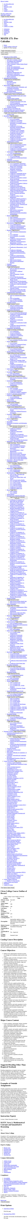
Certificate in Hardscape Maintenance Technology (16, 638)
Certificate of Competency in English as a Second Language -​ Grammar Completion (18, 546)
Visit (5, 34)
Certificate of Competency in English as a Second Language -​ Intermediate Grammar (18, 542)
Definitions (6, 883)
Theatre (9, 681)
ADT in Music (13, 491)
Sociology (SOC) (11, 868)
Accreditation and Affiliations (14, 61)
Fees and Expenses (11, 82)
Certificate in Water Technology (18, 730)
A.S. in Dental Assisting (16, 349)
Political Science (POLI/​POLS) (14, 854)
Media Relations (8, 1169)
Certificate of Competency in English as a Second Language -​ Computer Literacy (18, 550)
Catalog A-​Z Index (8, 885)
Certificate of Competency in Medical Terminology (17, 580)
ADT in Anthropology (15, 153)
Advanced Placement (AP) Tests (18, 101)
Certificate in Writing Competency (18, 392)
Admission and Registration (10, 78)
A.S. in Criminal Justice (16, 147)
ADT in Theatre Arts (15, 682)
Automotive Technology (13, 160)
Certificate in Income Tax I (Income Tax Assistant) (16, 133)
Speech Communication (13, 679)
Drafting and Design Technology (15, 351)
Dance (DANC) (11, 798)
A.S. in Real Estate (14, 653)
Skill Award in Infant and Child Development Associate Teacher (18, 290)
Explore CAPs (10, 114)
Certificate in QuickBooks (16, 140)
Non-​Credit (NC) (11, 845)
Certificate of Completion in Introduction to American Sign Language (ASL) (17, 587)
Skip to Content (4, 1)
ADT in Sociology (14, 678)
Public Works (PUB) (12, 859)
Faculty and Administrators (13, 67)
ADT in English (14, 388)
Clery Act (6, 1186)
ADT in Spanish (14, 404)
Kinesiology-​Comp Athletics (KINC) (16, 833)
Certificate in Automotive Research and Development (18, 181)
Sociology (9, 676)
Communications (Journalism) (14, 292)
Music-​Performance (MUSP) (14, 842)
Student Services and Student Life (12, 108)
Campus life (7, 31)
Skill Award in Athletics (16, 467)
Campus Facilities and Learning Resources (14, 110)
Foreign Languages (11, 401)
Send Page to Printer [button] (9, 1208)
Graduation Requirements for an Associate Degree (15, 733)
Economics (9, 372)
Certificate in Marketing (16, 250)
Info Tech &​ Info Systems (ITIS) (15, 827)
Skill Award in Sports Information (18, 457)
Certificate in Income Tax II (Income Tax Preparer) (16, 136)
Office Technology (11, 604)
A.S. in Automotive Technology (18, 163)
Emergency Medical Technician (14, 375)
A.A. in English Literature (16, 389)
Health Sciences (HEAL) (13, 823)
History (8, 418)
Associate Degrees (11, 748)
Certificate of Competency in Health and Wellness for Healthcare (18, 569)
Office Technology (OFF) (13, 848)
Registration (10, 81)
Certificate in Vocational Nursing (18, 718)
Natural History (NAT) (12, 844)
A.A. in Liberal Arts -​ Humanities (18, 481)
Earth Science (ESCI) (12, 802)
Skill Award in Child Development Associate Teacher (18, 287)
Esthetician (9, 395)
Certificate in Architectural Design (18, 157)
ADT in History (14, 420)
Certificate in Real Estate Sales (17, 663)
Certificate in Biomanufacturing (17, 226)
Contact (6, 9)
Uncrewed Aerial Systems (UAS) (15, 691)
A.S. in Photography (15, 705)
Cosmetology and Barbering (14, 328)
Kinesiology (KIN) (11, 831)
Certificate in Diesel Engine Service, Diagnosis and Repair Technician (17, 193)
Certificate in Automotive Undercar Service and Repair (18, 184)
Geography (9, 414)
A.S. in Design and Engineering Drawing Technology (18, 355)
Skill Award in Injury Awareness (18, 454)
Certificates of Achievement (13, 749)
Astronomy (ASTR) (12, 776)
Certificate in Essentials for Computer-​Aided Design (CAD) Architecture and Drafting (18, 366)
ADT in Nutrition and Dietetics (17, 445)
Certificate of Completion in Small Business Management (18, 596)
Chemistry (9, 264)
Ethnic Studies (10, 399)
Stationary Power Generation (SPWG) (16, 872)
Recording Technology (12, 664)
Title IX (6, 1192)
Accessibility (7, 1178)
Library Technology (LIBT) (14, 834)
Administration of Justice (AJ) (14, 769)
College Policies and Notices (11, 882)
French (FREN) (11, 817)
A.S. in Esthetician (14, 397)
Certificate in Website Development (18, 440)
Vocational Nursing (11, 714)
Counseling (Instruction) (13, 337)
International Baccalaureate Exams (18, 104)
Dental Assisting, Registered (14, 345)
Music (8, 490)
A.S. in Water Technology (16, 725)
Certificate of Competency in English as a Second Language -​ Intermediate (18, 529)
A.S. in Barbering (14, 331)
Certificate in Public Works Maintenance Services (16, 647)
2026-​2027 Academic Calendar (14, 60)
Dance (8, 341)
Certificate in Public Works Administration (16, 641)
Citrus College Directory (13, 62)
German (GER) (10, 821)
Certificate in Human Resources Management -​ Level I (18, 239)
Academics (6, 30)
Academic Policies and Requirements (13, 92)
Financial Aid (10, 84)
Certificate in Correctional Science (18, 149)
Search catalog (4, 52)
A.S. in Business (14, 234)
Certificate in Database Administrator (15, 429)
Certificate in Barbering (15, 334)
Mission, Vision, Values (9, 1189)
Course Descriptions (9, 761)
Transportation (7, 1172)
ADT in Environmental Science (18, 218)
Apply (5, 8)
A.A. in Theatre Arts (15, 684)
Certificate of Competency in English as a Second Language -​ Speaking (18, 563)
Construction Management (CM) (15, 792)
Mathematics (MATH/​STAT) (14, 835)
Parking (6, 1170)
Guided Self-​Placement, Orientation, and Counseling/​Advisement (17, 87)
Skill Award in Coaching (16, 453)
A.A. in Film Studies (15, 701)
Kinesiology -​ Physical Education (15, 441)
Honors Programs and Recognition (15, 105)
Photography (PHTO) (12, 851)
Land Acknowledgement (10, 1168)
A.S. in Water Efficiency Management (16, 723)
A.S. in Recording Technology (17, 668)
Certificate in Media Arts (16, 488)
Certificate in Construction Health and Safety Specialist (18, 315)
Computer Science (11, 302)
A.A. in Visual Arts (14, 702)
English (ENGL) (11, 807)
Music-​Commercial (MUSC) (14, 840)
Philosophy (9, 615)
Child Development (11, 265)
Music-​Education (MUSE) (13, 841)
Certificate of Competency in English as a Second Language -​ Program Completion (18, 534)
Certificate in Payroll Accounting (18, 138)
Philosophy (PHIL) (11, 849)
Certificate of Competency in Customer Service (17, 510)
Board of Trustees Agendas (15, 1182)
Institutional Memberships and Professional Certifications (14, 73)
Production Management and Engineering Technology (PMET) (17, 625)
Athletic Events (7, 1161)
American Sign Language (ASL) (15, 771)
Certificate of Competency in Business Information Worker (17, 507)
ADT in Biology (14, 217)
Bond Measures (7, 1185)
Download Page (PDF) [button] (9, 1214)
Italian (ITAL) (10, 828)
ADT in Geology (14, 370)
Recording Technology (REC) (14, 862)
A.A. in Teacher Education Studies (18, 340)
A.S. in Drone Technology (16, 694)
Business (9, 230)
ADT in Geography (15, 416)
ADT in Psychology (15, 629)
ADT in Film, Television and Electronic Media (17, 475)
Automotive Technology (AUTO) (15, 778)
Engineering (10, 380)
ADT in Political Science (16, 623)
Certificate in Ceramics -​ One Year (18, 707)
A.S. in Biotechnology (15, 224)
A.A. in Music (13, 493)
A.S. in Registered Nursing (16, 675)
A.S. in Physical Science (16, 485)
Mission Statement (11, 76)
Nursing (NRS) (10, 847)
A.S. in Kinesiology (15, 465)
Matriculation (7, 85)
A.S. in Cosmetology (15, 332)
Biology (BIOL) (11, 781)
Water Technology (11, 720)
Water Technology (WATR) (13, 878)
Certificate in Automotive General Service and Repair (18, 178)
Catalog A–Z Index (8, 11)
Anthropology (10, 151)
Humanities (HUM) (11, 826)
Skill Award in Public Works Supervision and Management (17, 649)
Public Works (10, 630)
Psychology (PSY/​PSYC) (13, 858)
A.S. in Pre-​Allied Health (16, 221)
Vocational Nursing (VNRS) (14, 876)
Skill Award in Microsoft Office (18, 612)
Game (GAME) (11, 819)
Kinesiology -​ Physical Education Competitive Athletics (15, 460)
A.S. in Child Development (16, 277)
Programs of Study (8, 731)
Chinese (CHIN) (11, 788)
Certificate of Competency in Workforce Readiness (17, 583)
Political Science (11, 621)
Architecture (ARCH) (12, 774)
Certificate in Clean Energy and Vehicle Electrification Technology (18, 189)
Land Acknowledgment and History (15, 75)
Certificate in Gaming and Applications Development (16, 307)
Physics (9, 618)
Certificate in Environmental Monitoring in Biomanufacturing (18, 228)
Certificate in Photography (16, 712)
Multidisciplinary (11, 472)
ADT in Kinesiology (15, 444)
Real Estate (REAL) (12, 861)
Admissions (6, 29)
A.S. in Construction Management (18, 312)
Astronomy (9, 159)
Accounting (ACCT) (12, 768)
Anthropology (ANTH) (12, 772)
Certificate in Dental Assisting (17, 350)
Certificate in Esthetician (16, 398)
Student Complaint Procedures (11, 1191)
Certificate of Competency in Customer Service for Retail (17, 516)
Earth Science (10, 369)
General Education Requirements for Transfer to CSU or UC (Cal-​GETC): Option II (18, 746)
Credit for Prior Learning (13, 98)
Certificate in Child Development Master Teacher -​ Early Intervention (18, 282)
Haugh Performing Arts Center (11, 1166)
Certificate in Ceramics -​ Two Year (18, 708)
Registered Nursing (11, 672)
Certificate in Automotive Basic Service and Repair (17, 175)
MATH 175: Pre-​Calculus (13, 880)
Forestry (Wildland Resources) (14, 405)
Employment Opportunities (10, 1165)
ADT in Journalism (14, 298)
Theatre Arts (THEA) (12, 873)
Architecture (10, 154)
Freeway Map (10, 71)
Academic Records (11, 107)
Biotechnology (10, 223)
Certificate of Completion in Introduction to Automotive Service (18, 590)
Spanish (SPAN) (11, 869)
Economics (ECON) (12, 803)
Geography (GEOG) (12, 820)
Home (5, 45)
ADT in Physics (14, 620)
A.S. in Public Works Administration (15, 633)
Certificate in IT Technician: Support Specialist (17, 437)
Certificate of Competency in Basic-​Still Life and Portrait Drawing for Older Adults (17, 501)
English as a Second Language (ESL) (16, 393)
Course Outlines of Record (10, 46)
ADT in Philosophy (15, 617)
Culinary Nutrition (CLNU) (13, 796)
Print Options (7, 887)
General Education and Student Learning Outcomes (17, 739)
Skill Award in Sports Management (18, 458)
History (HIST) (10, 824)
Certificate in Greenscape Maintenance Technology (16, 635)
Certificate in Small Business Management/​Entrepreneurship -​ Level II (18, 257)
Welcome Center (8, 6)
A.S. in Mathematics (15, 471)
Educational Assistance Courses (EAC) (16, 805)
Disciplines (6, 116)
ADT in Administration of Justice (18, 144)
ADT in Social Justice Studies (17, 480)
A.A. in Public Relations (16, 299)
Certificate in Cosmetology (16, 335)
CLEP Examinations (15, 103)
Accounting (10, 117)
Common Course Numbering (14, 762)
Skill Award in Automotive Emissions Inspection (16, 210)
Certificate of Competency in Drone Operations (17, 519)
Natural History (10, 494)
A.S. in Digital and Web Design (18, 704)
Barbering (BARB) (11, 779)
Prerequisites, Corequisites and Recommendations (14, 90)
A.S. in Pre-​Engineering (16, 382)
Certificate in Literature (15, 391)
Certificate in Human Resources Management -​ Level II (18, 242)
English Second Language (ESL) (15, 809)
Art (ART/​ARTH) (11, 775)
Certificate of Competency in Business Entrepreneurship (17, 504)
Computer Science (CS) (13, 790)
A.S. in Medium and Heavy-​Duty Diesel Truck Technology (18, 165)
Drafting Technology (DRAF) (14, 800)
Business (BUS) (11, 783)
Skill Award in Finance (15, 260)
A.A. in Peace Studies (15, 482)
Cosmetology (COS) (12, 793)
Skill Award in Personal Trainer (17, 455)
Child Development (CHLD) (14, 786)
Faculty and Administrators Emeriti (15, 68)
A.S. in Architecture (15, 156)
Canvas (5, 5)
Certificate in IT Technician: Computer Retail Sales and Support (18, 435)
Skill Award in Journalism (16, 301)
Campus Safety (7, 1162)
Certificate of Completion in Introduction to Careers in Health (18, 593)
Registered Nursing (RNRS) (14, 864)
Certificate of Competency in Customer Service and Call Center (18, 513)
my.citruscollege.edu (9, 4)
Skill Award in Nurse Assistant (17, 602)
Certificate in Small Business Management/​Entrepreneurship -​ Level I (18, 253)
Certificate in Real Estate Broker (18, 656)
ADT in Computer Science (16, 305)
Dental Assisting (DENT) (13, 799)
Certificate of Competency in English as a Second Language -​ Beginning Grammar (18, 538)
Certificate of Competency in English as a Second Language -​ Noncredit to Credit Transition (18, 555)
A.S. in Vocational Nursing (16, 717)
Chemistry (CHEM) (12, 785)
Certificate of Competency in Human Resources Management (18, 572)
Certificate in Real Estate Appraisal (18, 655)
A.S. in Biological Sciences (16, 220)
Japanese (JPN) (10, 830)
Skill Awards (10, 751)
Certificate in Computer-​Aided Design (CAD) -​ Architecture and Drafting (18, 362)
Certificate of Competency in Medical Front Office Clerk (17, 578)
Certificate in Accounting (16, 120)
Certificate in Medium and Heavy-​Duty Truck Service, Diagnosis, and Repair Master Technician (18, 200)
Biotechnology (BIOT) (12, 782)
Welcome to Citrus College (10, 56)
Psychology (10, 627)
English (9, 386)
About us (6, 33)
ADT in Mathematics (15, 470)
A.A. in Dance (13, 343)
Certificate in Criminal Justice (17, 150)
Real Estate (9, 652)
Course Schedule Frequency (14, 767)
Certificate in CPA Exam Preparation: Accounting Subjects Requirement (18, 123)
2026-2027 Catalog (5, 15)
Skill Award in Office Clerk (16, 614)
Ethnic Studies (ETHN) (12, 812)
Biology (9, 215)
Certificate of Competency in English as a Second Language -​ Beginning (18, 525)
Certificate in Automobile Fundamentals (16, 171)
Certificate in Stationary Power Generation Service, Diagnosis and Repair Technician (18, 204)
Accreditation (7, 1179)
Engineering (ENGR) (12, 806)
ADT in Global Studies (15, 417)
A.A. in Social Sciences (16, 484)
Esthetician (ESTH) (11, 810)
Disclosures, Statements (9, 1188)
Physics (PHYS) (11, 852)
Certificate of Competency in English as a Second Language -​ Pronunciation (18, 559)
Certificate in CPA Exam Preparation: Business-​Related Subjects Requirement (17, 127)
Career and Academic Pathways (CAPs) (13, 111)
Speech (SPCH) (11, 871)
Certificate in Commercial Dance (18, 344)
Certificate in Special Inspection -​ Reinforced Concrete (18, 326)
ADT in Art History (15, 698)
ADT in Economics (15, 373)
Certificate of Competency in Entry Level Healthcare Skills (18, 566)
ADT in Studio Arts (15, 700)
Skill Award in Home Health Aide (18, 601)
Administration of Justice (13, 141)
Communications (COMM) (13, 789)
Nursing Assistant (11, 598)
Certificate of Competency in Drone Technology (17, 521)
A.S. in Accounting (14, 119)
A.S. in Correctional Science (17, 146)
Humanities (9, 421)
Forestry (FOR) (10, 816)
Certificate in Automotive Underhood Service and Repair (17, 186)
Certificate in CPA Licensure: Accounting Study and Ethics (17, 131)
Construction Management (13, 309)
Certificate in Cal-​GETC (16, 487)
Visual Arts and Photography (14, 695)
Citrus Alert (6, 1163)
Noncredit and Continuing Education (16, 495)
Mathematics (10, 468)
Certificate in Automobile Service (18, 173)
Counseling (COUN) (12, 795)
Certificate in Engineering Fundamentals (16, 384)
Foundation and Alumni (13, 69)
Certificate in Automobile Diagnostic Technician (16, 168)
